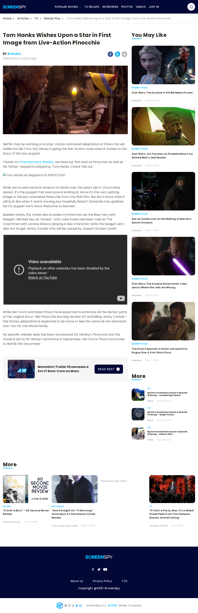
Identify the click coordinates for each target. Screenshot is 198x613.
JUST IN (154, 7)
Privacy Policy (102, 581)
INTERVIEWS (110, 7)
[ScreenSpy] (14, 7)
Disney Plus (52, 18)
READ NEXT (106, 369)
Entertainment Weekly (36, 162)
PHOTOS (127, 7)
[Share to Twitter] (117, 56)
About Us (76, 581)
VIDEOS (141, 7)
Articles (23, 18)
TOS (124, 581)
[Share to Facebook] (110, 56)
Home (7, 18)
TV (36, 18)
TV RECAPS (91, 7)
